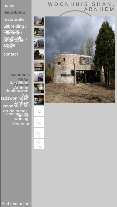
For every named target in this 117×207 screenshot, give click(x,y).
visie (7, 46)
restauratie (14, 19)
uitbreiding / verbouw (15, 27)
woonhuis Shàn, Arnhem (20, 76)
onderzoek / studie (15, 41)
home (9, 5)
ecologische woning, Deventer (18, 115)
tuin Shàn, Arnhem (20, 84)
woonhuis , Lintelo (16, 107)
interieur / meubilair (12, 33)
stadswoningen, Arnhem (16, 99)
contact (10, 54)
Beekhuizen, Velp (17, 92)
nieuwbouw (14, 12)
